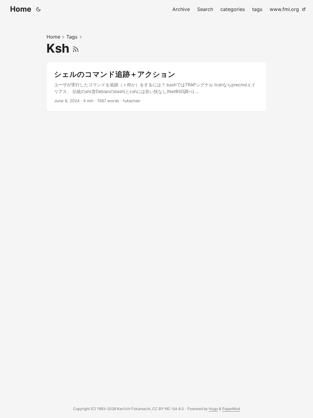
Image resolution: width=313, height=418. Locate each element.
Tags (71, 37)
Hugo (213, 408)
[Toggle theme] (38, 9)
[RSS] (75, 48)
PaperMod (231, 408)
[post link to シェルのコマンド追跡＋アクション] (156, 86)
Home (20, 9)
